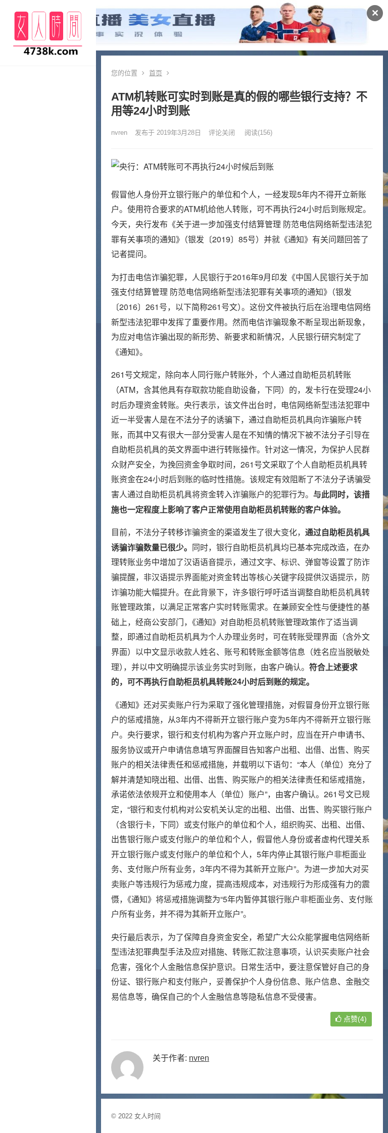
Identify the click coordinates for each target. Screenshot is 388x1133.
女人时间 (147, 1116)
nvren (119, 132)
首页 (155, 73)
